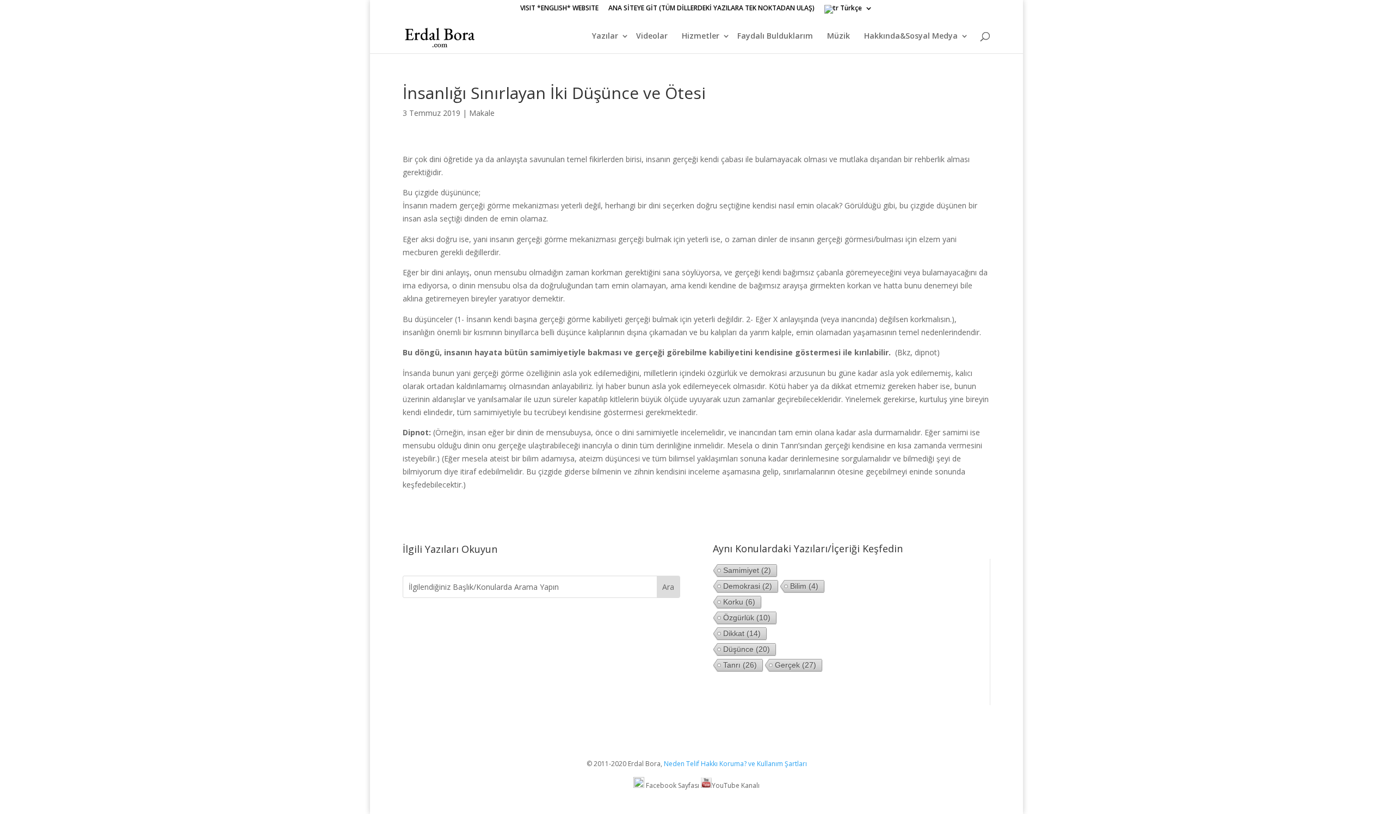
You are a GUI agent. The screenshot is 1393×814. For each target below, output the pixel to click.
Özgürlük (747, 617)
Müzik (838, 36)
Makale (482, 113)
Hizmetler (700, 36)
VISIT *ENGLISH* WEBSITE (559, 9)
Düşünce (746, 649)
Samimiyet (747, 570)
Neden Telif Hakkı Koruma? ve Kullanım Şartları (735, 763)
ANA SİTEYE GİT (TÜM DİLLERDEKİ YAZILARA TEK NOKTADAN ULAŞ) (711, 9)
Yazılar (605, 36)
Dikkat (742, 633)
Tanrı (740, 665)
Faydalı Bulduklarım (775, 36)
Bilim (804, 586)
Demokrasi (747, 586)
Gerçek (795, 665)
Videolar (652, 36)
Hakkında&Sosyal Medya (911, 36)
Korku (739, 601)
